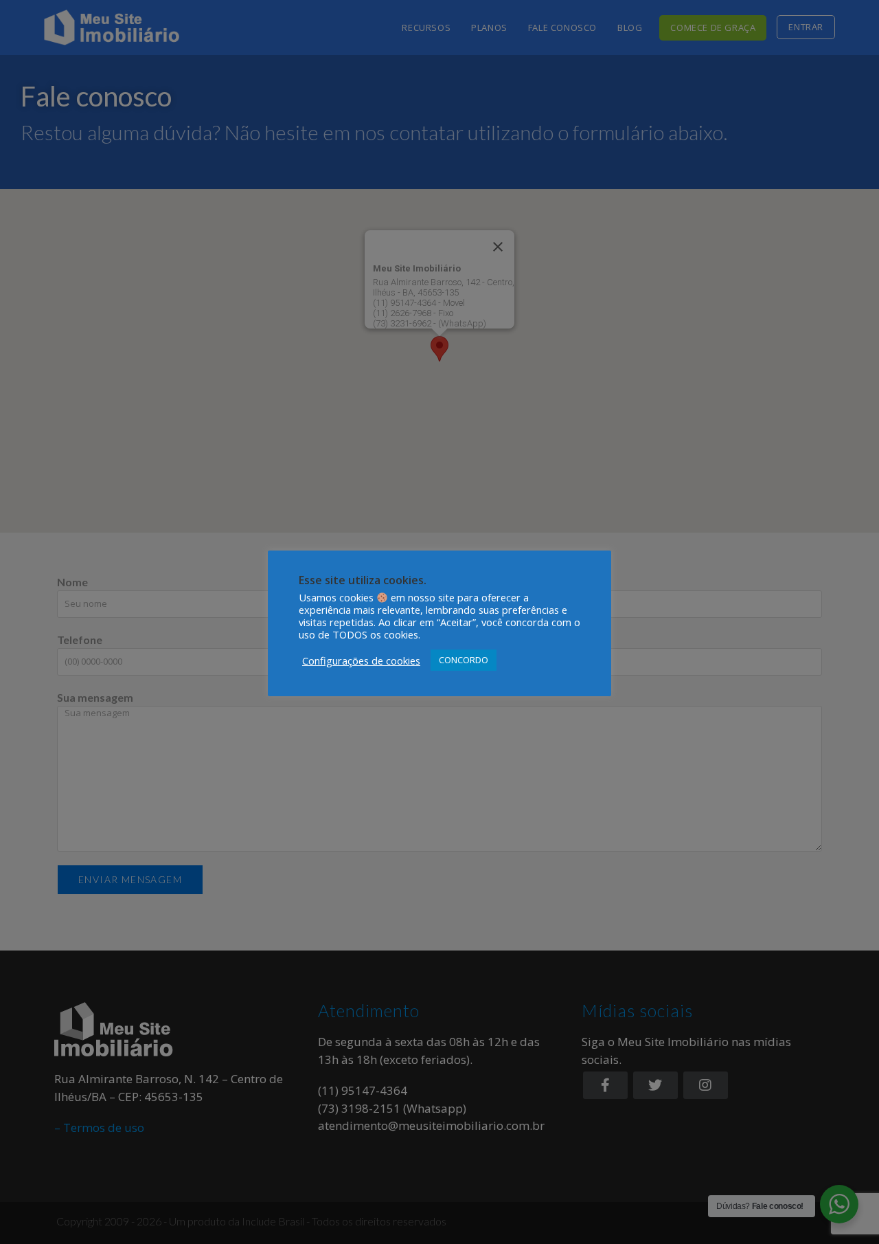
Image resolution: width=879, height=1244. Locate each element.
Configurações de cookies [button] (361, 660)
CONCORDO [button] (463, 660)
